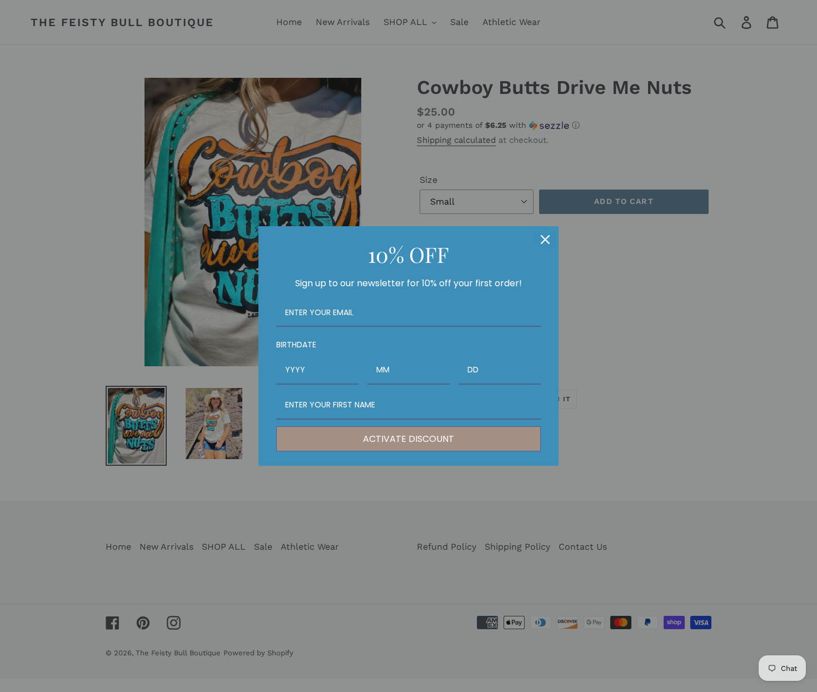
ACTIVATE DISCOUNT (408, 438)
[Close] (545, 239)
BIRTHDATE (296, 344)
